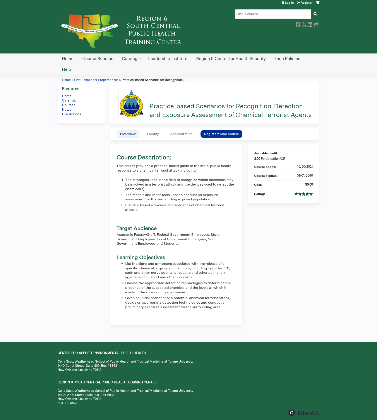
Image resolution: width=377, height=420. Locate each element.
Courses (68, 105)
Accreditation (181, 134)
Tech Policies (287, 58)
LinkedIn (310, 23)
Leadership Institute (167, 58)
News (66, 109)
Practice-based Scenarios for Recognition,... (153, 80)
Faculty (153, 134)
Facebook (298, 23)
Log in (289, 2)
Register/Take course (221, 134)
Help (66, 69)
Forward (316, 23)
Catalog (129, 58)
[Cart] (317, 4)
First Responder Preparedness (96, 80)
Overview (128, 134)
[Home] (123, 29)
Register (306, 2)
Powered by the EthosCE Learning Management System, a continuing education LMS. (303, 413)
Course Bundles (97, 58)
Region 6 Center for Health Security (231, 58)
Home (68, 58)
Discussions (71, 114)
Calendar (69, 100)
